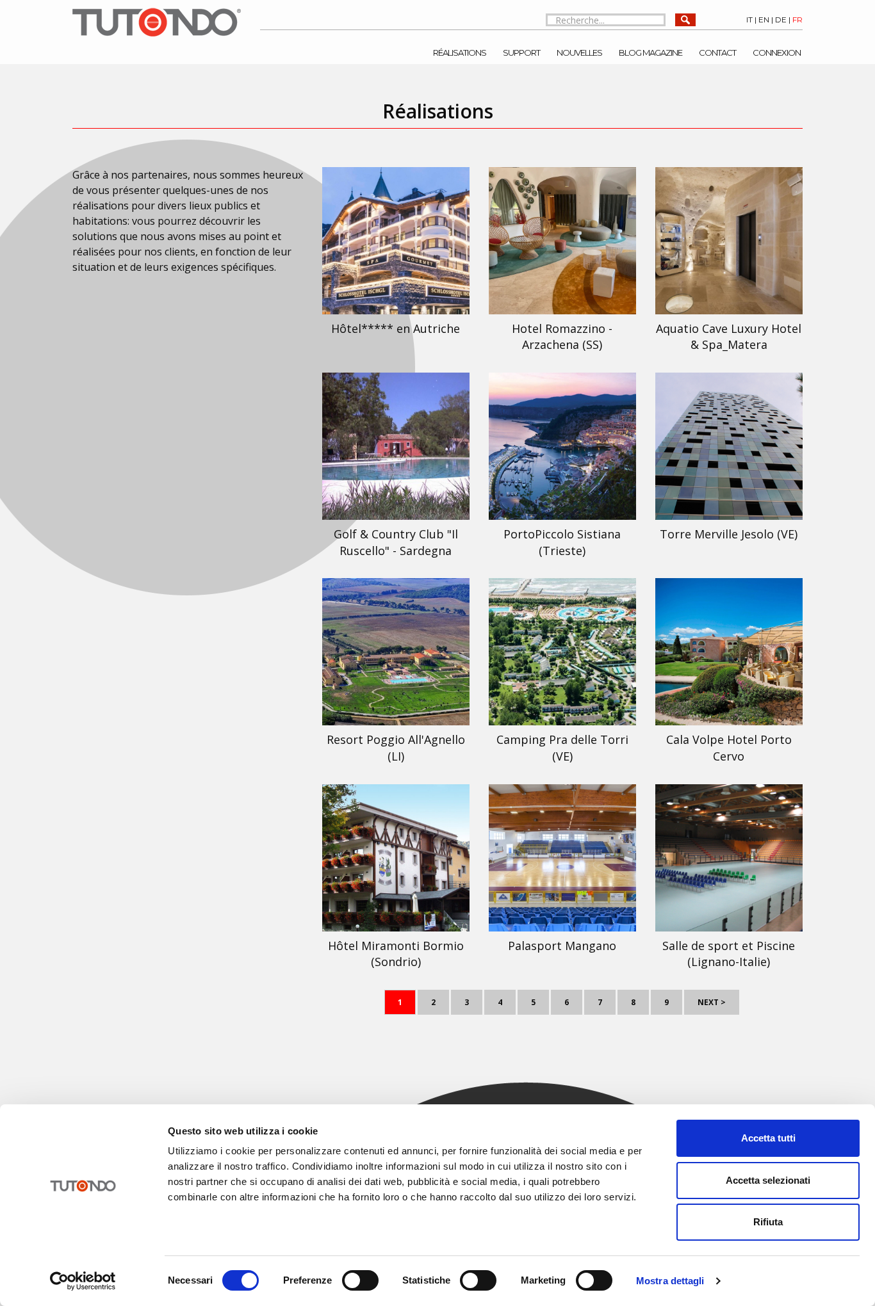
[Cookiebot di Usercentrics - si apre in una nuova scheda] (83, 1281)
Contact (717, 52)
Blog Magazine (650, 52)
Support (521, 52)
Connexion (777, 52)
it (749, 19)
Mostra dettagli (670, 1280)
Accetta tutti (768, 1138)
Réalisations (459, 52)
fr (797, 19)
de (781, 19)
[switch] (360, 1280)
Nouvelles (579, 52)
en (763, 19)
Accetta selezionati (768, 1180)
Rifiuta (768, 1221)
